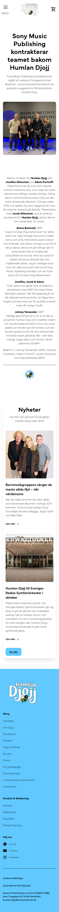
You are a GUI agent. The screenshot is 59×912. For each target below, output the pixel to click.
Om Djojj (8, 727)
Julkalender (10, 786)
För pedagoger (12, 766)
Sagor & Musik (11, 747)
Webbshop (9, 812)
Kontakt (7, 805)
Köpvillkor (9, 818)
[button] (5, 9)
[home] (29, 9)
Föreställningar (11, 773)
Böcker (7, 753)
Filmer (6, 760)
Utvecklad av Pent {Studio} (16, 885)
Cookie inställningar (13, 878)
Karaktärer (9, 734)
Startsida (8, 721)
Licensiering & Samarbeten (19, 780)
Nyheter (8, 740)
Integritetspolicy (12, 825)
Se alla (14, 652)
